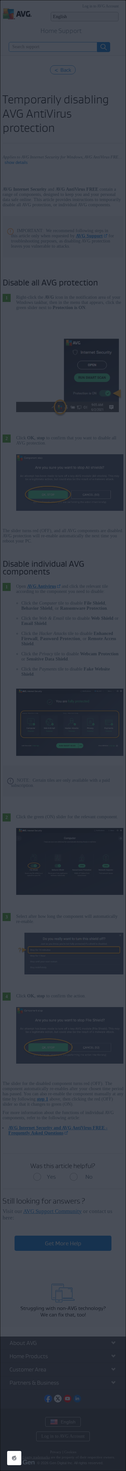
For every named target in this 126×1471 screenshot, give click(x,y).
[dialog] (63, 735)
